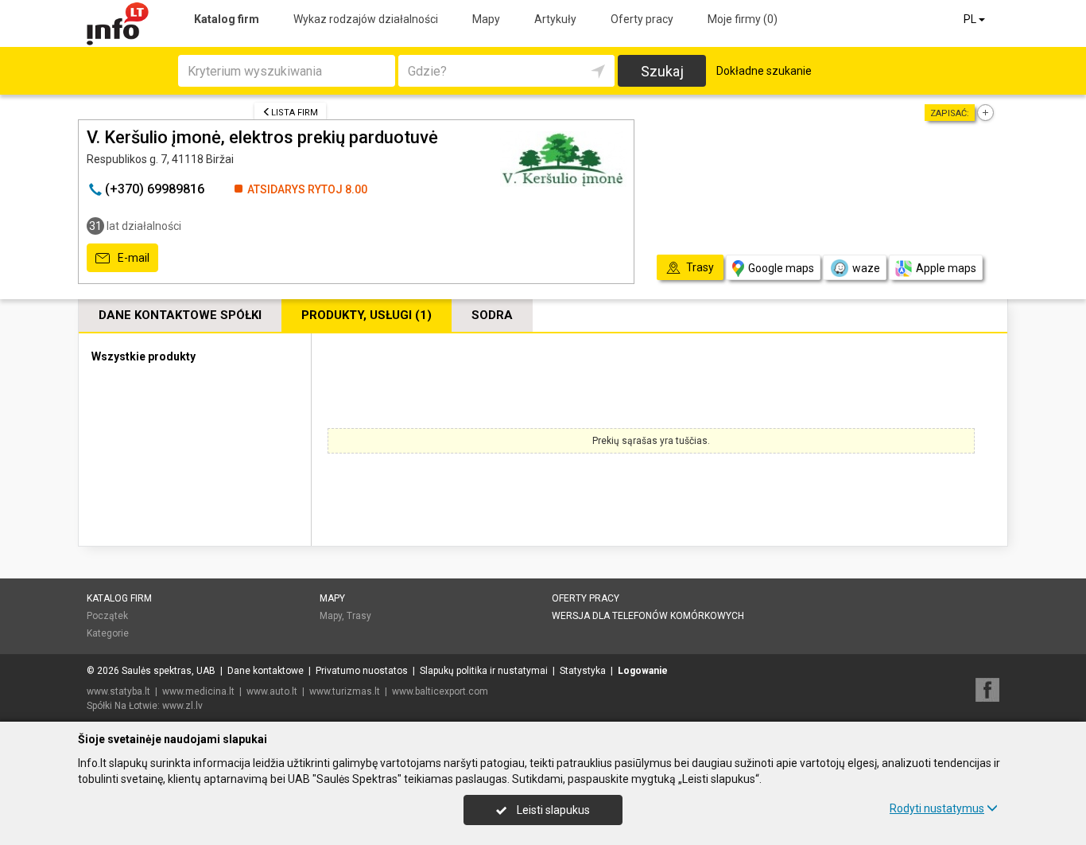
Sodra (492, 315)
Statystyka (583, 670)
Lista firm (294, 112)
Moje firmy (743, 19)
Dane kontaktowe (265, 670)
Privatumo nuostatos (362, 670)
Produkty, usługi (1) (366, 315)
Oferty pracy (642, 19)
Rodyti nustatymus (937, 808)
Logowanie (643, 670)
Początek (107, 615)
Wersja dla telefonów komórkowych (648, 615)
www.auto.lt (271, 691)
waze (866, 268)
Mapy (486, 19)
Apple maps (946, 268)
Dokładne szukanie (764, 70)
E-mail (132, 257)
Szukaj (662, 71)
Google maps (781, 268)
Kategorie (108, 633)
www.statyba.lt (118, 691)
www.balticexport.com (440, 691)
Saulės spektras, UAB (168, 670)
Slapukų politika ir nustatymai (484, 670)
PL (971, 19)
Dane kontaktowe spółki (180, 315)
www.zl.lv (182, 705)
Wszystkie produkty (143, 356)
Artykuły (555, 19)
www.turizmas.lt (344, 691)
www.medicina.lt (198, 691)
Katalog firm (226, 19)
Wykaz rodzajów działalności (365, 19)
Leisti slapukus (552, 810)
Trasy (359, 615)
